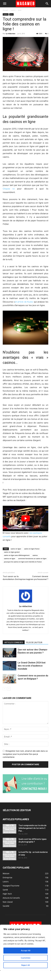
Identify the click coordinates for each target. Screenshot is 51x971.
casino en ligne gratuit (12, 552)
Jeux (19, 10)
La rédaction (10, 33)
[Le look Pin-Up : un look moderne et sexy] (9, 855)
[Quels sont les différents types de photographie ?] (9, 842)
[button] (4, 3)
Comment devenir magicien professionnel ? (37, 577)
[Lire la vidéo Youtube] (25, 518)
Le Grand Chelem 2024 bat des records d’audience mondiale (32, 665)
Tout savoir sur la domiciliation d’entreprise (14, 577)
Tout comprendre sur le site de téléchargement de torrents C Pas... (32, 828)
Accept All (25, 950)
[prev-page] (4, 688)
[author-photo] (25, 602)
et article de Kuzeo (24, 301)
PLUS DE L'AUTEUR (34, 642)
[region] (25, 948)
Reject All (25, 965)
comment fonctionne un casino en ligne (32, 558)
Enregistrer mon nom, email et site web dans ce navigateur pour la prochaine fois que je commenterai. (25, 754)
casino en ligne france (31, 549)
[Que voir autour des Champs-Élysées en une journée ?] (9, 652)
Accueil (5, 10)
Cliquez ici (9, 188)
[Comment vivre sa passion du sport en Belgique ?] (9, 678)
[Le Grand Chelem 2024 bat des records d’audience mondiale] (9, 665)
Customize (25, 958)
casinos (35, 555)
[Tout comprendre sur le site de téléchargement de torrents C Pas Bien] (9, 829)
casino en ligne (16, 549)
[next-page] (8, 688)
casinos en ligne (9, 558)
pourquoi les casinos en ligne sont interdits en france (23, 562)
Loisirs (13, 10)
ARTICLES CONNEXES (13, 642)
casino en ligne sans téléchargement (17, 555)
